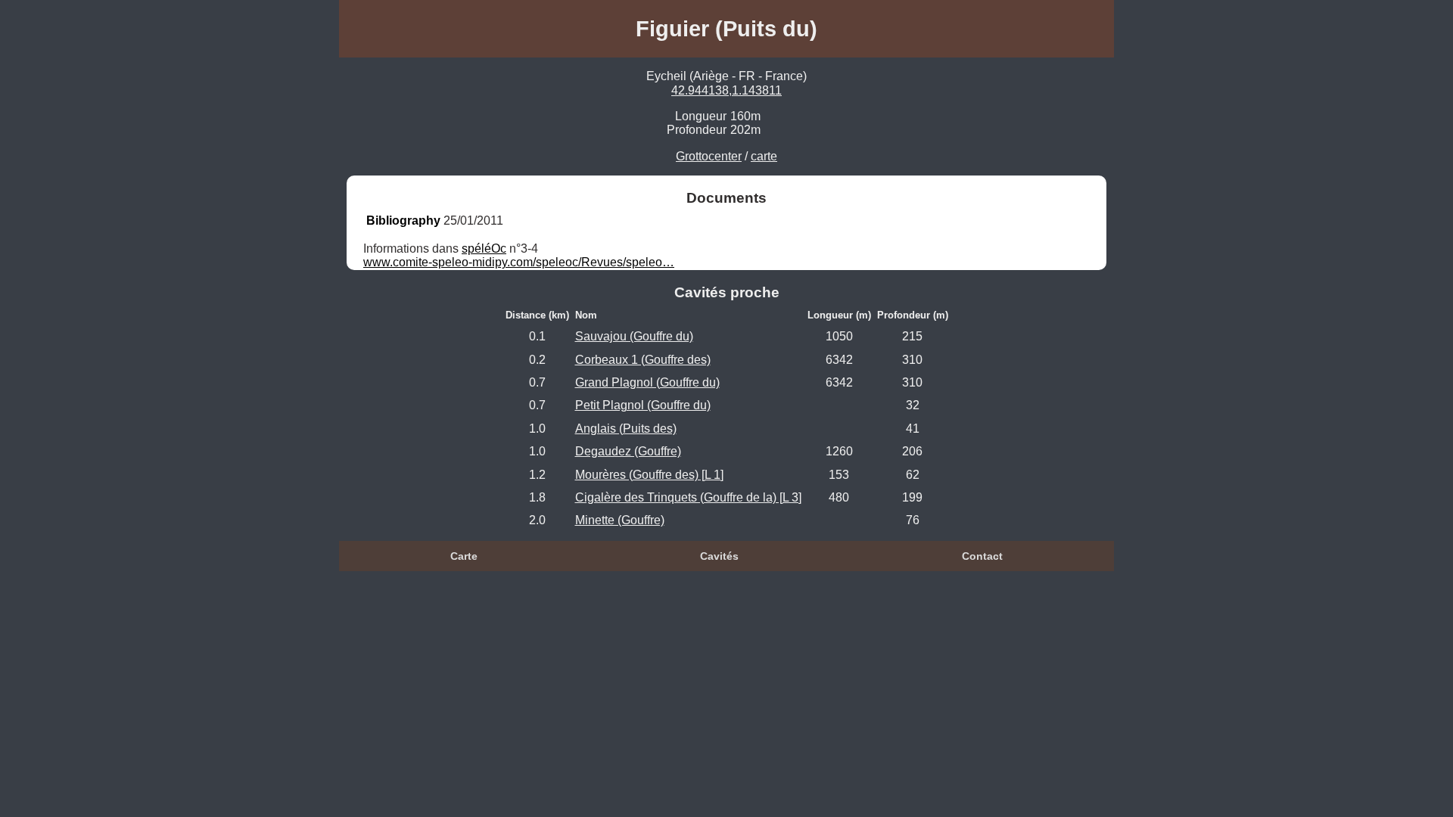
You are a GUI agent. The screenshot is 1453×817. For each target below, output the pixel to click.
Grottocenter (709, 156)
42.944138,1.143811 (726, 90)
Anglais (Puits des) (626, 428)
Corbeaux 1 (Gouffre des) (643, 359)
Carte (464, 556)
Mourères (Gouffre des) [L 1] (649, 474)
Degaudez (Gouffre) (628, 451)
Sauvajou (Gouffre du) (634, 336)
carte (764, 156)
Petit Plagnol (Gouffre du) (643, 405)
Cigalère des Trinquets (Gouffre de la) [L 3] (688, 497)
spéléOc (484, 248)
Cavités (719, 556)
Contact (982, 556)
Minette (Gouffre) (619, 520)
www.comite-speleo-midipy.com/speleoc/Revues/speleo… (518, 262)
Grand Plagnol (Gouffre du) (647, 382)
